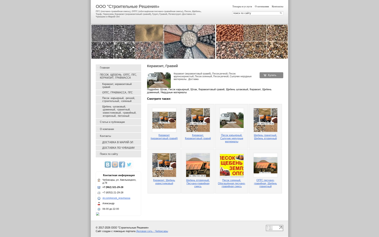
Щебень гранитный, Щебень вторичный (265, 137)
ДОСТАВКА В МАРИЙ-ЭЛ (117, 142)
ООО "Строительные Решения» (127, 6)
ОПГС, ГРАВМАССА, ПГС (117, 92)
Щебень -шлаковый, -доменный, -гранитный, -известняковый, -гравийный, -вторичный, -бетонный (119, 111)
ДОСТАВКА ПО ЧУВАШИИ (118, 147)
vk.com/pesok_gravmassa (116, 198)
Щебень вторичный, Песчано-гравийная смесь (198, 183)
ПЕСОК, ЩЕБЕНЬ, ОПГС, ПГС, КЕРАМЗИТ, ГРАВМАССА (118, 76)
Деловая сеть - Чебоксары (152, 231)
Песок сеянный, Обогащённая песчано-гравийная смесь (231, 183)
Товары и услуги (242, 6)
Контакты (277, 6)
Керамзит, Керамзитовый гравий (198, 137)
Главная (105, 67)
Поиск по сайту (109, 153)
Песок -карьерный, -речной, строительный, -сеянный (118, 100)
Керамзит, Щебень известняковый (164, 182)
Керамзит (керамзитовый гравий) (164, 137)
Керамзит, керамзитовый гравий (117, 86)
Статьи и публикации (112, 121)
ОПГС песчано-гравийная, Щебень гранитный (265, 183)
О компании (262, 6)
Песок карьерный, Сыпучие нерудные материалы (231, 138)
